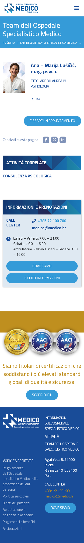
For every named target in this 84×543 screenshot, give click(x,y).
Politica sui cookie (16, 496)
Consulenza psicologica (27, 176)
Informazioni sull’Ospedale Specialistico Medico (62, 423)
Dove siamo (42, 266)
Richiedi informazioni (42, 278)
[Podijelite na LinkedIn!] (63, 140)
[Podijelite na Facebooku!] (46, 140)
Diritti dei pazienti (16, 503)
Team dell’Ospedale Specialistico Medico (47, 42)
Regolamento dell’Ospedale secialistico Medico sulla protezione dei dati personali (20, 479)
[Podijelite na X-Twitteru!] (54, 140)
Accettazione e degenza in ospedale (18, 512)
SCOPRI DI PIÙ (42, 394)
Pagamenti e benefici (19, 522)
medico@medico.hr (49, 228)
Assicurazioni (12, 529)
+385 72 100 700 (52, 221)
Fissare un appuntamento (52, 120)
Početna (9, 42)
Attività (52, 436)
